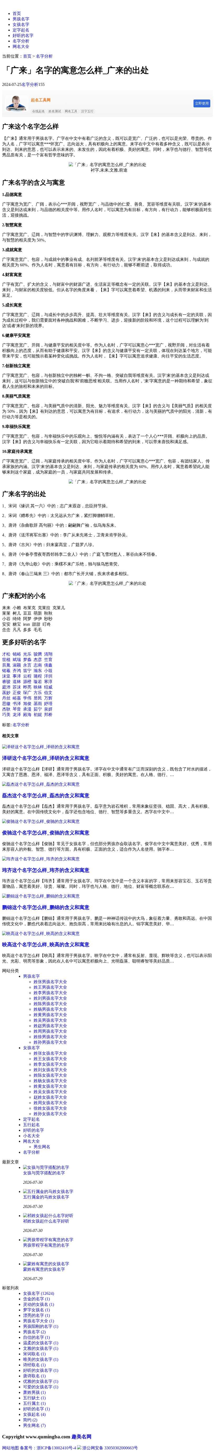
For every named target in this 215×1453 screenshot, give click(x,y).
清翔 (48, 654)
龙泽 (17, 714)
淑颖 (17, 665)
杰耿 (6, 709)
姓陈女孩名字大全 (50, 1075)
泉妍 (48, 709)
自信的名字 (36, 1337)
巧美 (6, 714)
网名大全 (21, 46)
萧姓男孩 (34, 1392)
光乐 (27, 654)
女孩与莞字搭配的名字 (44, 1173)
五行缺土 (34, 1398)
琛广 (27, 692)
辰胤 (6, 665)
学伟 (27, 698)
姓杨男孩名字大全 (50, 1009)
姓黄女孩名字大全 (50, 1086)
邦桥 (48, 714)
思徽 (6, 703)
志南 (38, 665)
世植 (6, 659)
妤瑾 (48, 703)
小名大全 (31, 1135)
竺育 (48, 659)
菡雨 (38, 703)
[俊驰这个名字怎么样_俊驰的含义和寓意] (41, 821)
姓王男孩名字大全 (50, 987)
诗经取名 (34, 1365)
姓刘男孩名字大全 (50, 998)
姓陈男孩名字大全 (50, 1003)
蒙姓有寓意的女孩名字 (44, 1269)
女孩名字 (21, 24)
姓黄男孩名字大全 (50, 1014)
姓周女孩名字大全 (50, 1102)
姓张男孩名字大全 (50, 981)
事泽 (17, 676)
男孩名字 (21, 19)
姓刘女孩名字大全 (50, 1069)
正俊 (17, 692)
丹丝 (6, 698)
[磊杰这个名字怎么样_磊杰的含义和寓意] (41, 784)
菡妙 (6, 692)
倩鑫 (48, 665)
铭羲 (6, 670)
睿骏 (6, 681)
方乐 (38, 692)
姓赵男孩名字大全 (50, 1025)
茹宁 (38, 709)
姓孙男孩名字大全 (50, 1042)
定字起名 (21, 30)
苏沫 (17, 687)
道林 (17, 681)
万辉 (48, 698)
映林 (38, 687)
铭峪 (17, 654)
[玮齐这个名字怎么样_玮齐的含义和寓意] (41, 859)
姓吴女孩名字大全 (50, 1091)
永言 (27, 665)
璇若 (38, 681)
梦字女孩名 (36, 1310)
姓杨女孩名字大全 (50, 1080)
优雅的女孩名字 (40, 1381)
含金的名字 (36, 1299)
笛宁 (27, 670)
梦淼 (27, 659)
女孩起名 (34, 1414)
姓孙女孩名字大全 (50, 1113)
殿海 (27, 714)
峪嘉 (17, 698)
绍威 (48, 687)
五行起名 (31, 1124)
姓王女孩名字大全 (50, 1058)
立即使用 (202, 103)
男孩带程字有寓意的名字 (46, 1245)
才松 (6, 654)
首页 (17, 13)
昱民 (38, 698)
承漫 (27, 709)
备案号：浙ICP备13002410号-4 (48, 1448)
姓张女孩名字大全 (50, 1053)
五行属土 (34, 1403)
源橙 (27, 681)
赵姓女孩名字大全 (50, 1097)
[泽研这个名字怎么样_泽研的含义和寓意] (41, 747)
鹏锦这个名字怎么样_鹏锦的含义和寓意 (45, 907)
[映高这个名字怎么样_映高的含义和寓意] (41, 933)
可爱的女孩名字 (40, 1387)
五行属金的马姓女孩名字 (46, 1197)
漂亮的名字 (36, 1315)
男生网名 (42, 1146)
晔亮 (27, 687)
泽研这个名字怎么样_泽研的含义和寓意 (45, 758)
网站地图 (10, 1448)
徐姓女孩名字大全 (50, 1108)
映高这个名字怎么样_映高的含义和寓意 (45, 944)
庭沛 (6, 687)
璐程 (38, 676)
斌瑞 (17, 659)
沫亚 (6, 676)
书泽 (17, 703)
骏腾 (38, 654)
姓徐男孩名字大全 (50, 1036)
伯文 (48, 692)
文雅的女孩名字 (40, 1348)
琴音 (17, 709)
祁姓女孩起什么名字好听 (46, 1221)
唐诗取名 (34, 1376)
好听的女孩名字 (40, 1370)
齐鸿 (17, 670)
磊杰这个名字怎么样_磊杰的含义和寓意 (45, 795)
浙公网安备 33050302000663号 (110, 1448)
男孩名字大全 (38, 1321)
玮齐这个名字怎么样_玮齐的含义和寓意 (45, 870)
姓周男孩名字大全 (50, 1031)
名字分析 (21, 41)
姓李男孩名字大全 (50, 992)
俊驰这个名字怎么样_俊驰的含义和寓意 (45, 832)
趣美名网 (82, 1436)
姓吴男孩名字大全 (50, 1020)
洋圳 (48, 676)
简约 (30, 1420)
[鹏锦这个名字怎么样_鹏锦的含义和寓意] (41, 896)
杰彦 (38, 659)
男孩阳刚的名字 (40, 1326)
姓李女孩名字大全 (50, 1064)
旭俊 (27, 703)
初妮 (38, 714)
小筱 (48, 670)
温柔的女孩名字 (40, 1343)
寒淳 (48, 681)
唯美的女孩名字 (40, 1359)
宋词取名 (34, 1354)
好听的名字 (23, 35)
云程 (27, 676)
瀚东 (38, 670)
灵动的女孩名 (38, 1304)
